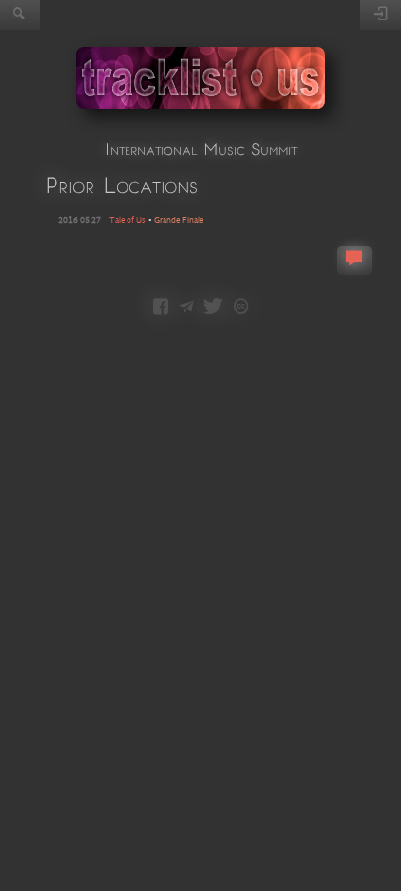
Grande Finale (178, 220)
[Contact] (186, 307)
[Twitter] (213, 307)
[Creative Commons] (241, 307)
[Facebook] (160, 307)
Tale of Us (127, 220)
